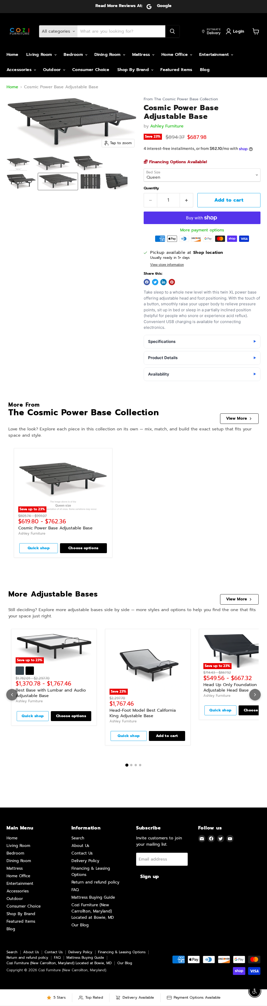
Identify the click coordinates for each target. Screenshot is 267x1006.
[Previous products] (12, 694)
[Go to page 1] (127, 765)
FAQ (75, 890)
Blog (205, 70)
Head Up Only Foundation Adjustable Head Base (230, 687)
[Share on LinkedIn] (163, 282)
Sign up (149, 876)
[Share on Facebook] (147, 282)
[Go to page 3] (136, 765)
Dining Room (108, 54)
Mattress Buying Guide (93, 897)
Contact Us (82, 853)
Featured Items (176, 70)
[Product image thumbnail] (18, 163)
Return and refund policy (95, 882)
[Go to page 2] (131, 765)
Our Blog (80, 925)
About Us (80, 846)
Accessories (20, 70)
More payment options (202, 230)
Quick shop (39, 548)
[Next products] (255, 694)
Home (13, 54)
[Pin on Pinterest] (172, 282)
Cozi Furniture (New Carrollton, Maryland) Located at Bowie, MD (92, 911)
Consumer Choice (90, 70)
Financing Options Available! (177, 162)
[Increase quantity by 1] (186, 200)
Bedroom (74, 54)
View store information (167, 265)
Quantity (151, 188)
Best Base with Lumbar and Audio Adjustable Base (51, 693)
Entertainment (214, 54)
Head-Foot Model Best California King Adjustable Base (143, 713)
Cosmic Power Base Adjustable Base (55, 528)
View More (236, 418)
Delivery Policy (85, 861)
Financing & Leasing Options (121, 952)
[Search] (172, 31)
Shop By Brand (133, 70)
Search (77, 838)
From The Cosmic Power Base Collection (181, 99)
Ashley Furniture (167, 126)
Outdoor (52, 70)
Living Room (40, 54)
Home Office (175, 54)
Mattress (141, 54)
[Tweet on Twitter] (155, 282)
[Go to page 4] (140, 765)
